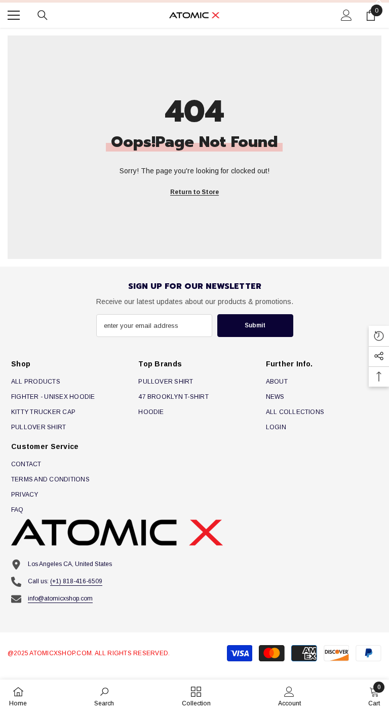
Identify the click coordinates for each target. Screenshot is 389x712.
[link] (104, 696)
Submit (255, 325)
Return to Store (194, 192)
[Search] (42, 15)
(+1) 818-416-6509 (76, 581)
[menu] (14, 15)
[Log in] (346, 15)
